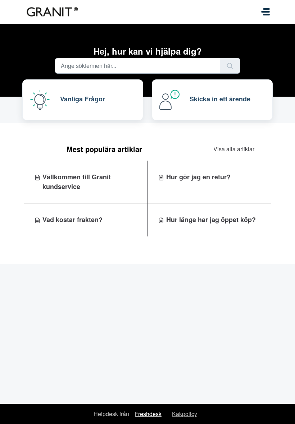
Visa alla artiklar (233, 149)
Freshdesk (148, 414)
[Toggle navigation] (265, 11)
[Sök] (230, 66)
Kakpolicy (184, 414)
